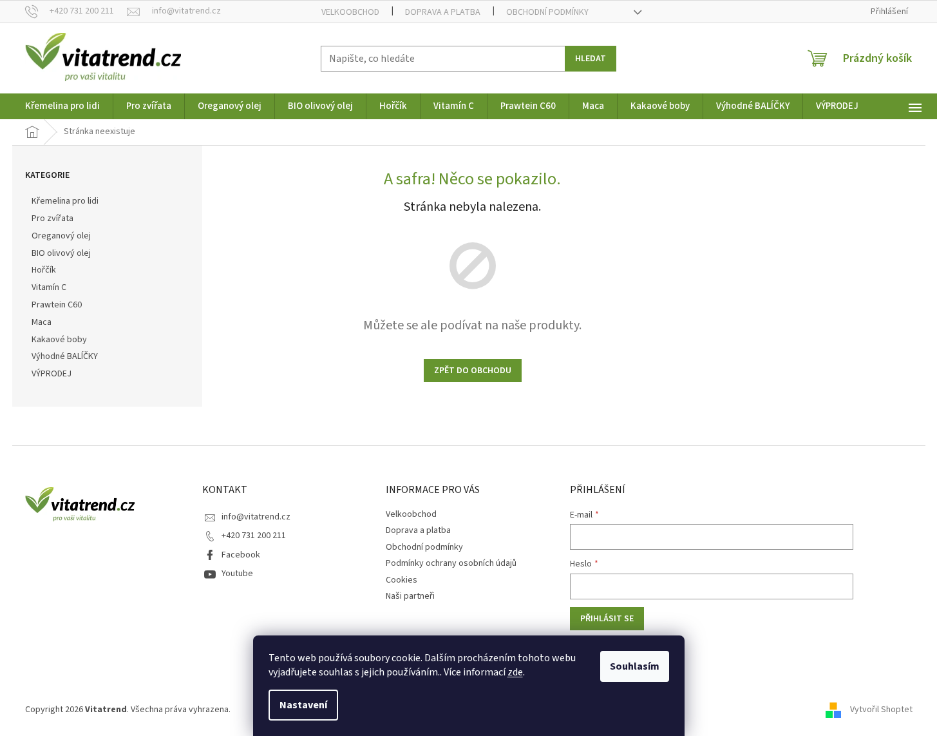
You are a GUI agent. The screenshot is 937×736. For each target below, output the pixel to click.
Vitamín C (49, 287)
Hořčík (44, 270)
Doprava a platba (442, 12)
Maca (42, 322)
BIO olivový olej (61, 253)
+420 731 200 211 (254, 535)
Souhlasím (634, 666)
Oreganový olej (61, 235)
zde (515, 672)
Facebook (241, 554)
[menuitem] (62, 106)
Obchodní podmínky (547, 12)
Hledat (590, 58)
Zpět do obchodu (472, 370)
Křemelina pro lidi (65, 201)
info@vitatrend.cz (256, 516)
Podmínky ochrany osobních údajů (451, 563)
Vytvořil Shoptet (881, 709)
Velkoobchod (350, 12)
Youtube (237, 573)
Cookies (401, 580)
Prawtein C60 (57, 304)
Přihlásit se (607, 618)
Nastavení (303, 705)
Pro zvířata (52, 218)
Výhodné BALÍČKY (65, 356)
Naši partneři (410, 596)
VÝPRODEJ (51, 373)
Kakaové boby (59, 339)
